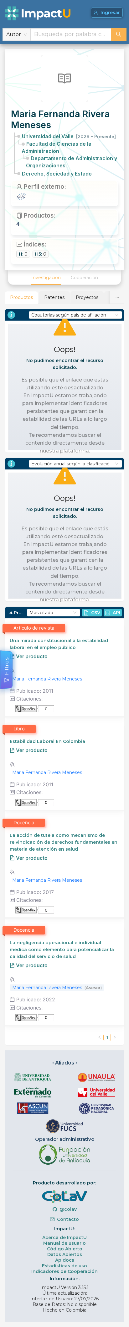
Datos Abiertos (64, 1254)
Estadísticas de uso (64, 1266)
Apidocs (64, 1260)
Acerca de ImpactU (64, 1237)
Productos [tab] (21, 297)
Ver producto (31, 656)
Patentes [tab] (54, 297)
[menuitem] (46, 277)
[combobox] (70, 34)
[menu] (64, 277)
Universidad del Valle (69, 136)
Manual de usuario (64, 1243)
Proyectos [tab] (87, 297)
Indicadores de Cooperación (64, 1271)
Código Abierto (64, 1249)
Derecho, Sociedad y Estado (57, 174)
